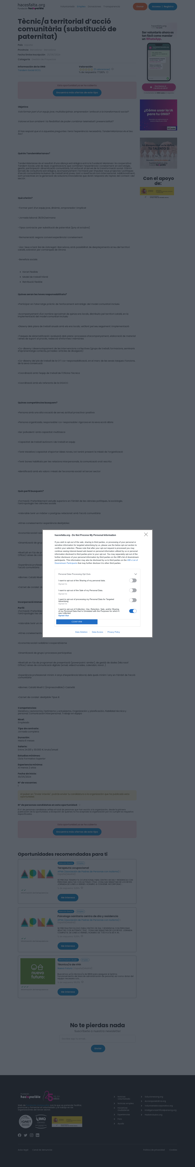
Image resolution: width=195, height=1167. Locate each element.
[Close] (147, 535)
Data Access (97, 632)
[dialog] (97, 583)
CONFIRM (77, 622)
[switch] (133, 580)
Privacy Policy (113, 632)
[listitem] (97, 574)
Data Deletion (81, 632)
